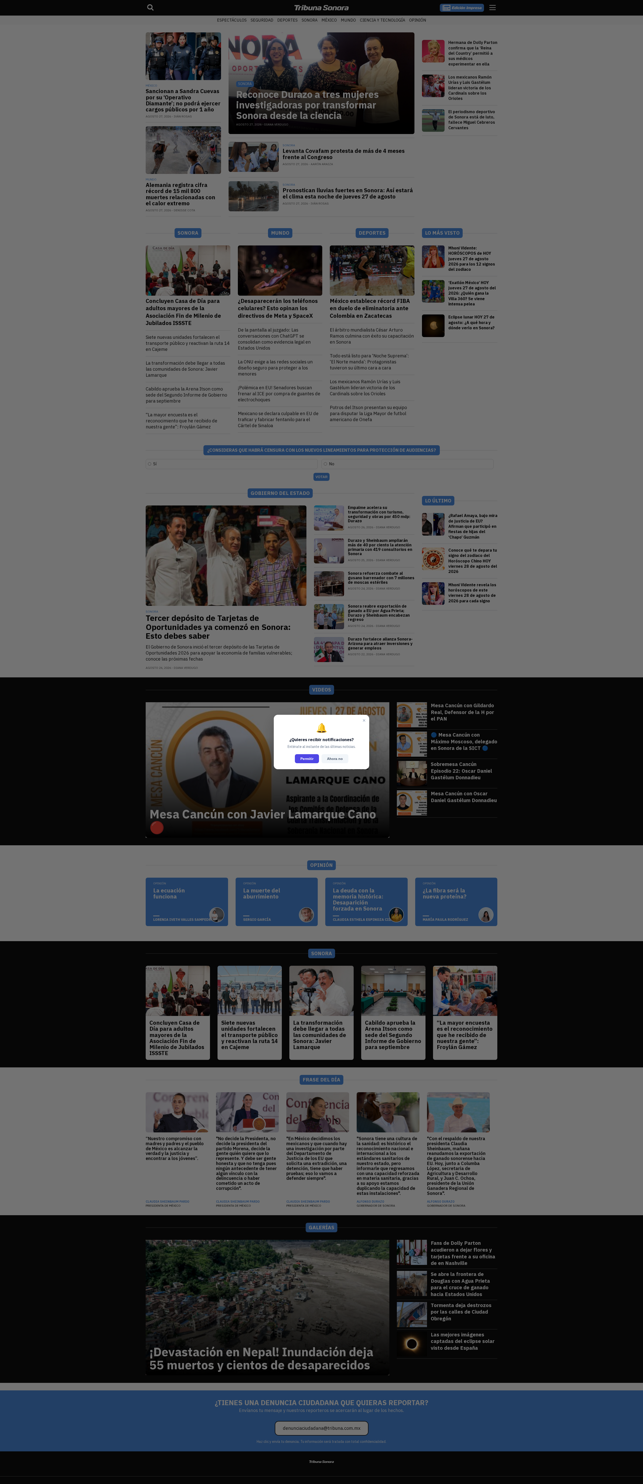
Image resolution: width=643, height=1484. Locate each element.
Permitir (306, 759)
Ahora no (335, 759)
